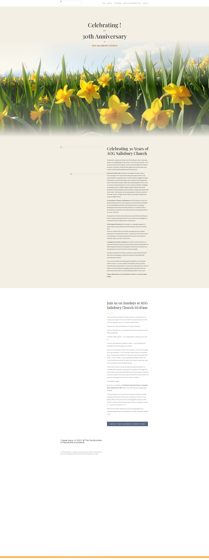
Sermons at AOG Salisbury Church (132, 3)
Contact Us (146, 3)
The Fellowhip (117, 3)
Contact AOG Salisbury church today (127, 424)
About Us (109, 3)
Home (103, 3)
